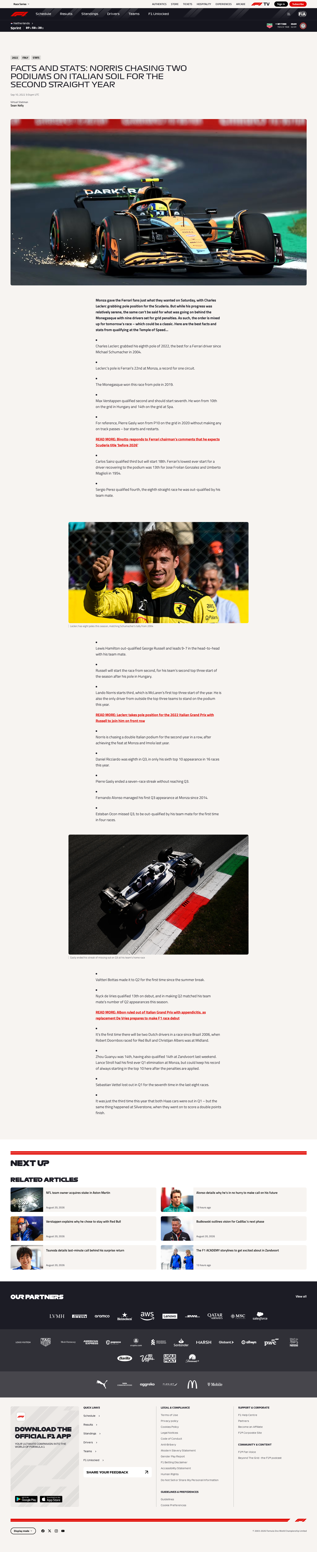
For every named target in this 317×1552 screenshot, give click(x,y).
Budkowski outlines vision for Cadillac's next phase (230, 1221)
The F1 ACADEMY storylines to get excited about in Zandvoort (237, 1250)
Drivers (113, 13)
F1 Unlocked (158, 13)
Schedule (43, 13)
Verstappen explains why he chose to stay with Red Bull (83, 1221)
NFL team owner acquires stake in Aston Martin (78, 1192)
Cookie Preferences (173, 1505)
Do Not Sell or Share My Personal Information (190, 1480)
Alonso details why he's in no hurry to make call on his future (237, 1192)
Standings (89, 13)
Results (66, 13)
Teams (134, 13)
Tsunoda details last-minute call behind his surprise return (85, 1250)
